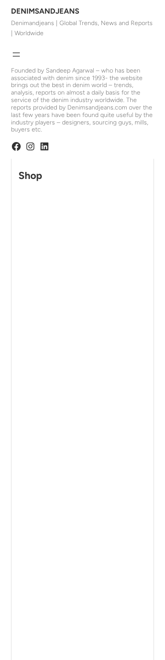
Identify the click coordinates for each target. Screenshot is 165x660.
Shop (30, 176)
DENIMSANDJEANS (45, 11)
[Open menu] (16, 54)
